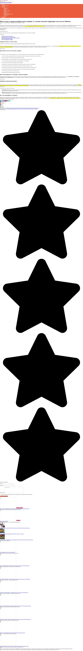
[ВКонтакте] (0, 100)
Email (1, 485)
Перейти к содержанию (4, 0)
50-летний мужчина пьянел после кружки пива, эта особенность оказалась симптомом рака (15, 579)
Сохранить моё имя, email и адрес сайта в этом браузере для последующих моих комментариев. (16, 494)
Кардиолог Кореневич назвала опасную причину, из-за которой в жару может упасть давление (21, 108)
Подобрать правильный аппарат (7, 38)
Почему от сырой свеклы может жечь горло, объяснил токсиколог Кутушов (12, 632)
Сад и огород (4, 16)
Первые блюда (6, 14)
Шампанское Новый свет (4, 521)
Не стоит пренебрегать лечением (7, 39)
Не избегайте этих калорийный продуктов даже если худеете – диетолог (12, 533)
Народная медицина (5, 5)
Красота (3, 4)
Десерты (5, 9)
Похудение (3, 6)
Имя (0, 483)
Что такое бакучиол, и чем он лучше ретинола (7, 552)
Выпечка (5, 8)
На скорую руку (6, 12)
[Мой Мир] (3, 100)
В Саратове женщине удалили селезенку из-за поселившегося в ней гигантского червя (14, 646)
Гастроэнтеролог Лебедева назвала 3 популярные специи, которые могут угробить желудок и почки (16, 539)
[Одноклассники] (1, 100)
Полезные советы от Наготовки (6, 2)
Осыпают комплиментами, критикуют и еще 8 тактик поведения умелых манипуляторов (14, 565)
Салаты (5, 15)
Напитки (5, 13)
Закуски (5, 11)
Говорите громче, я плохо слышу (7, 36)
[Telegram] (10, 100)
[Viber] (7, 100)
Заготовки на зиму (7, 10)
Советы (3, 17)
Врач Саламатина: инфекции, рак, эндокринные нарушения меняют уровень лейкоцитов (14, 508)
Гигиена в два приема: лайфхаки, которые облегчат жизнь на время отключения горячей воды (15, 619)
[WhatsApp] (8, 100)
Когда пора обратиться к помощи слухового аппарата (10, 37)
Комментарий (2, 492)
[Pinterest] (4, 100)
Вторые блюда (6, 7)
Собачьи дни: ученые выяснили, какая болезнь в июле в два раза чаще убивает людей (14, 592)
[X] (6, 100)
